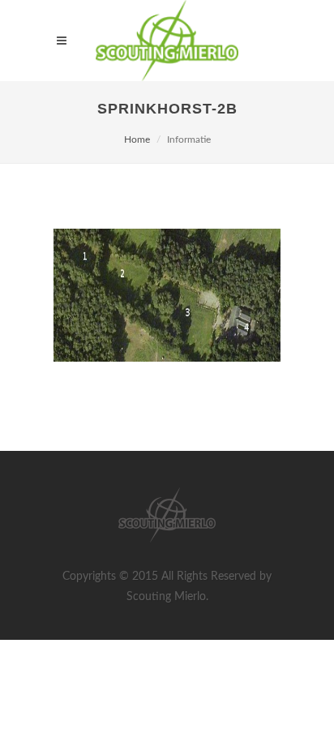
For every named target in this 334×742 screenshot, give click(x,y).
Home (137, 139)
